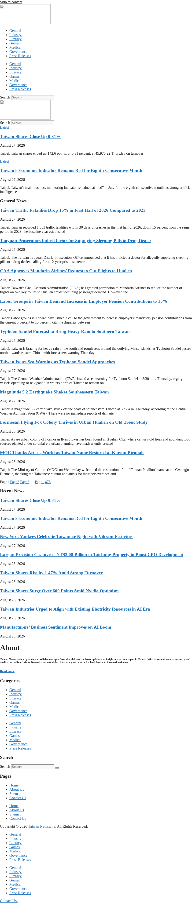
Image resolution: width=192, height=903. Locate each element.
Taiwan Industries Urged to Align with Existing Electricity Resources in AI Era (75, 609)
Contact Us (17, 798)
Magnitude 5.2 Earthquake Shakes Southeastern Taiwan (54, 392)
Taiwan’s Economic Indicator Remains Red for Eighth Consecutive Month (71, 170)
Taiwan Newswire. (42, 826)
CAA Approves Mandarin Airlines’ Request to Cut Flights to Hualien (66, 270)
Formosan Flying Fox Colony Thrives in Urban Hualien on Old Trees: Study (74, 422)
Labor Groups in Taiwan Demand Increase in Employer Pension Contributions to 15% (83, 301)
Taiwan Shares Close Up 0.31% (30, 136)
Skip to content (11, 2)
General (15, 31)
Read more (7, 671)
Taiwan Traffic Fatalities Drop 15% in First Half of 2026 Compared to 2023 (73, 210)
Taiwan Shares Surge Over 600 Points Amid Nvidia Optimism (59, 590)
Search (5, 97)
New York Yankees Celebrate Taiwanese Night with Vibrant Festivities (66, 536)
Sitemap (15, 794)
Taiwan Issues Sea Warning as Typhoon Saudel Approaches (57, 361)
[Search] (57, 767)
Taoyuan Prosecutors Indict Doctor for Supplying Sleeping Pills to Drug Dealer (75, 240)
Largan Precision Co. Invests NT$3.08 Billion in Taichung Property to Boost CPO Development (91, 554)
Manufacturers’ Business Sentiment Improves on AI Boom (55, 627)
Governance (18, 52)
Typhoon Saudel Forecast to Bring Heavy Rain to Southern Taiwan (65, 331)
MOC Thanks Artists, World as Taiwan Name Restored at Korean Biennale (72, 452)
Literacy (15, 39)
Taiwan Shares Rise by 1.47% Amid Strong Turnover (51, 572)
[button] (4, 127)
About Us (16, 789)
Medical (15, 47)
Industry (15, 35)
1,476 (43, 482)
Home (13, 785)
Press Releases (20, 56)
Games (14, 43)
